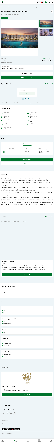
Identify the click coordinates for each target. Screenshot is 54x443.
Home (2, 7)
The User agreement (20, 435)
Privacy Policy (35, 435)
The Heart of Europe (48, 58)
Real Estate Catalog (10, 7)
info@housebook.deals (8, 409)
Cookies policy (27, 435)
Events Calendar (6, 425)
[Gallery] (19, 38)
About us (4, 418)
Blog (3, 423)
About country (5, 420)
